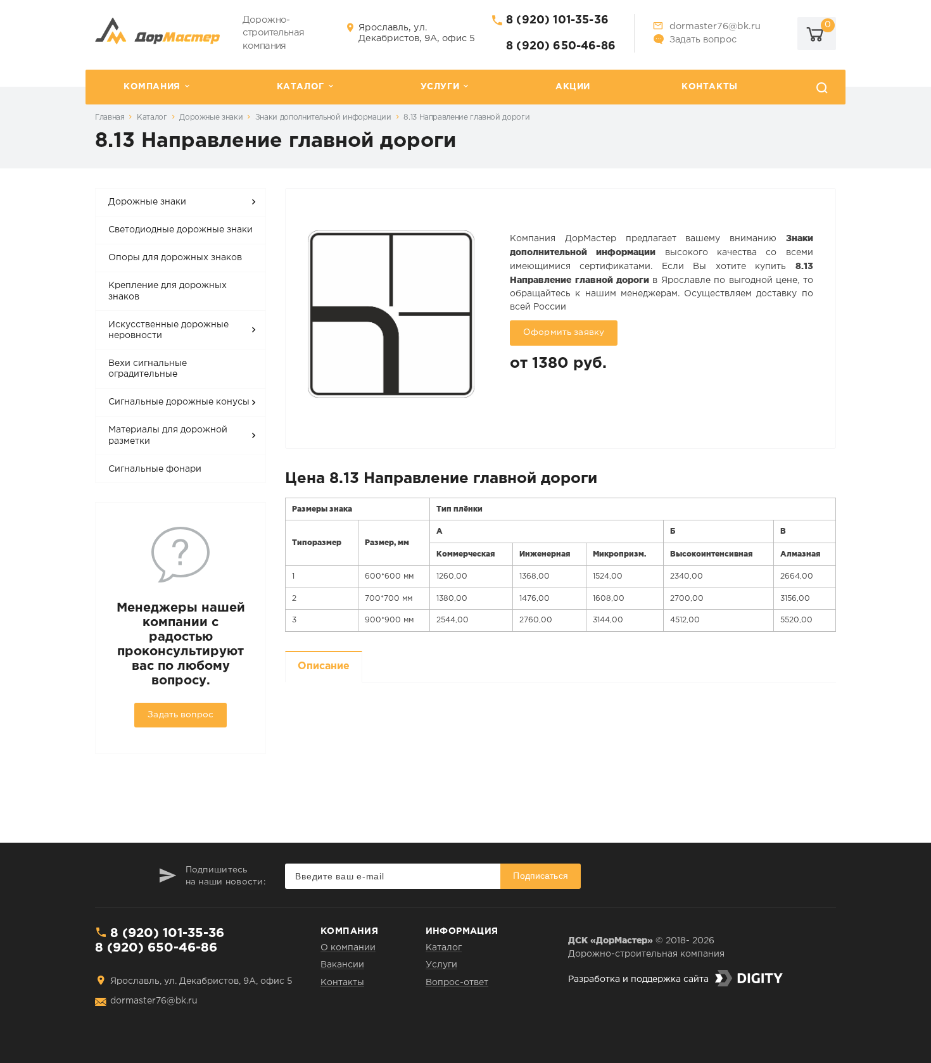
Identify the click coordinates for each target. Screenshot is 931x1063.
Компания (152, 87)
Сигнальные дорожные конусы (179, 402)
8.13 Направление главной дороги (466, 117)
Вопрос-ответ (457, 982)
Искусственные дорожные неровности (168, 330)
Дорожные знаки (211, 117)
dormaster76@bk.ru (715, 26)
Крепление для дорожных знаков (167, 291)
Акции (572, 87)
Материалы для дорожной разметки (167, 435)
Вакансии (342, 965)
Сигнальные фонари (154, 469)
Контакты (709, 87)
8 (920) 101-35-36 (557, 20)
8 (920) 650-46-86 (561, 46)
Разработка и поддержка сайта (638, 979)
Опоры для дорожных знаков (175, 257)
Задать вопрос (703, 39)
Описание (324, 666)
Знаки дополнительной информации (323, 117)
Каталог (300, 87)
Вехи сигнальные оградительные (147, 369)
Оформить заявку (563, 332)
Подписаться (540, 876)
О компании (348, 948)
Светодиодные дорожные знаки (180, 230)
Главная (109, 117)
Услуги (440, 87)
